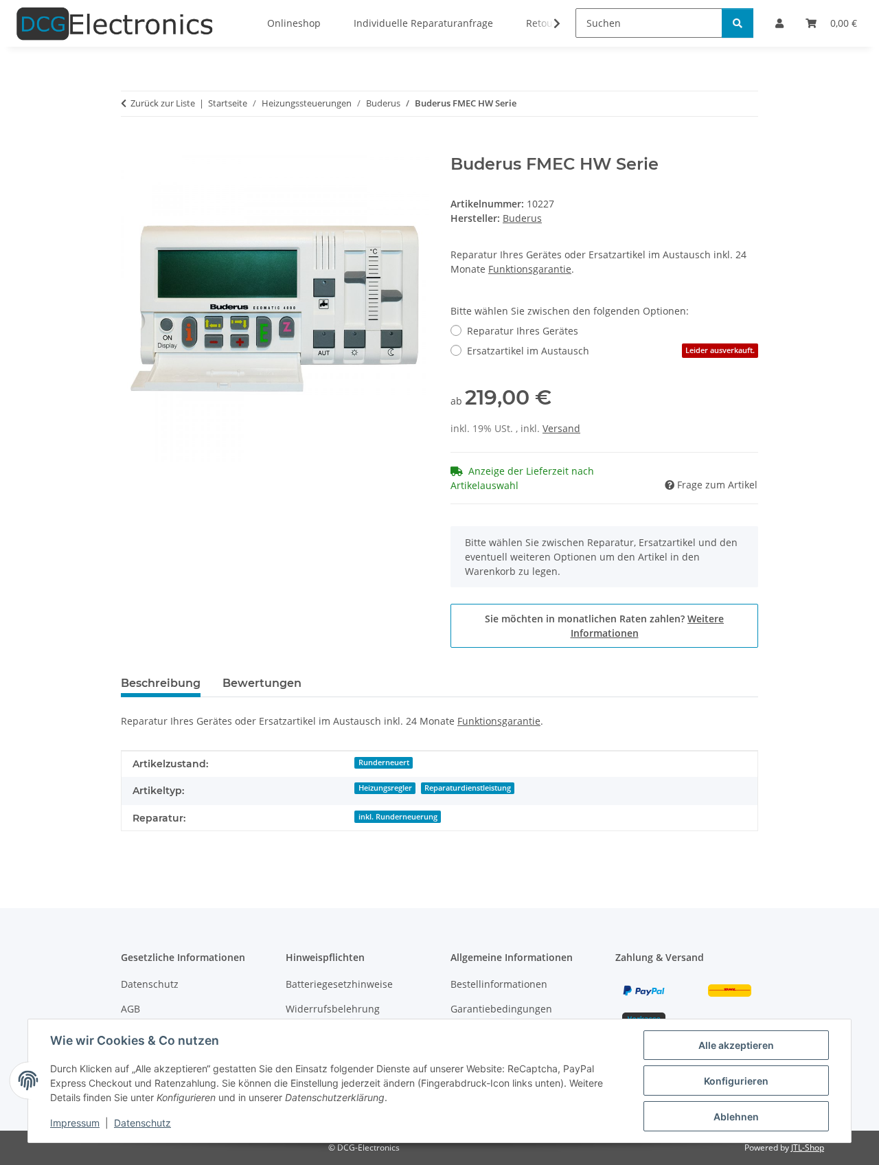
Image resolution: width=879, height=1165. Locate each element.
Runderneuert (383, 762)
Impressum (75, 1123)
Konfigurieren (736, 1081)
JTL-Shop (807, 1147)
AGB (130, 1008)
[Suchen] (737, 23)
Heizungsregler (385, 788)
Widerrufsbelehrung (333, 1008)
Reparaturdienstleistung (467, 788)
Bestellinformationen (498, 984)
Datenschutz (142, 1123)
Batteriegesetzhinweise (339, 984)
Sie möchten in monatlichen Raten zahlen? (604, 626)
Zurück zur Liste (162, 103)
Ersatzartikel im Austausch (611, 350)
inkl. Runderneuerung (397, 817)
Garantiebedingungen (501, 1008)
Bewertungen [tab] (261, 683)
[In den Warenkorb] (132, 147)
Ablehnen (736, 1116)
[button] (548, 23)
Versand (561, 428)
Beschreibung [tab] (161, 683)
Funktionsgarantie (529, 268)
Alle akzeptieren (736, 1045)
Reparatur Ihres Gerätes (522, 330)
